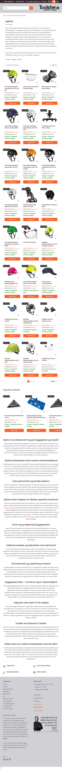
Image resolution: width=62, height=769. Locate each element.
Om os (5, 684)
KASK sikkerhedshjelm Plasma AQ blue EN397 (11, 127)
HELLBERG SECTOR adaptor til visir (47, 320)
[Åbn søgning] (37, 8)
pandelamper (30, 517)
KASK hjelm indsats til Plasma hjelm (48, 127)
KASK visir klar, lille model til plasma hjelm (30, 87)
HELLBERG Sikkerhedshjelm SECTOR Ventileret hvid (30, 360)
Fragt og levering (8, 689)
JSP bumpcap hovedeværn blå (47, 282)
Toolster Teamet (8, 709)
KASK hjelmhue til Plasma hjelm (49, 205)
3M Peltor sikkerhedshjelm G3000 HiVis (12, 360)
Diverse (9, 15)
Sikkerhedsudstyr (16, 15)
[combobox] (16, 8)
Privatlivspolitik (7, 701)
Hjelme (24, 15)
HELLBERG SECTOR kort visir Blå (11, 320)
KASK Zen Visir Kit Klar (29, 242)
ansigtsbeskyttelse (8, 508)
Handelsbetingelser (8, 704)
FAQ (4, 696)
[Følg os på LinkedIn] (10, 759)
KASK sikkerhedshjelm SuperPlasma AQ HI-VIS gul (12, 88)
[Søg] (31, 8)
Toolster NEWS (20, 1)
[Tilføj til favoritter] (18, 82)
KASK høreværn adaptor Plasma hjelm (49, 87)
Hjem (4, 15)
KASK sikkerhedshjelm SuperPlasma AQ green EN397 (12, 244)
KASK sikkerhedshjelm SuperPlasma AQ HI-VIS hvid (30, 127)
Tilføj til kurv (12, 103)
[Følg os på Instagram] (7, 759)
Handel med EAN (8, 699)
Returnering (6, 691)
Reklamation (6, 694)
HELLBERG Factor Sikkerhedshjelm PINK (11, 282)
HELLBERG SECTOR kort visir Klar (48, 359)
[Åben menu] (33, 8)
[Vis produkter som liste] (56, 65)
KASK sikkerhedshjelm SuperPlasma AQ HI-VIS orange (30, 167)
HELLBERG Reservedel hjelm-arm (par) (29, 205)
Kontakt (5, 687)
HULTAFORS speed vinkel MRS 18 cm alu (14, 416)
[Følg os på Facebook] (4, 759)
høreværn (29, 514)
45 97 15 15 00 (38, 704)
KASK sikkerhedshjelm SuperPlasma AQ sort (11, 166)
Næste (53, 381)
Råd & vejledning (8, 1)
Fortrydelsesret (7, 706)
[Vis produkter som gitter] (53, 65)
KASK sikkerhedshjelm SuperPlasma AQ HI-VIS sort (49, 167)
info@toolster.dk (21, 55)
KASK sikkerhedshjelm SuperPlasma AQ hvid (11, 205)
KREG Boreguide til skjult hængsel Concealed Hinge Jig (36, 416)
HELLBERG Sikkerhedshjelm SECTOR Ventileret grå (30, 321)
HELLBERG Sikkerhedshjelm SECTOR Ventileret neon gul (49, 244)
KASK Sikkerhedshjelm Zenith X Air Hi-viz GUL (30, 282)
